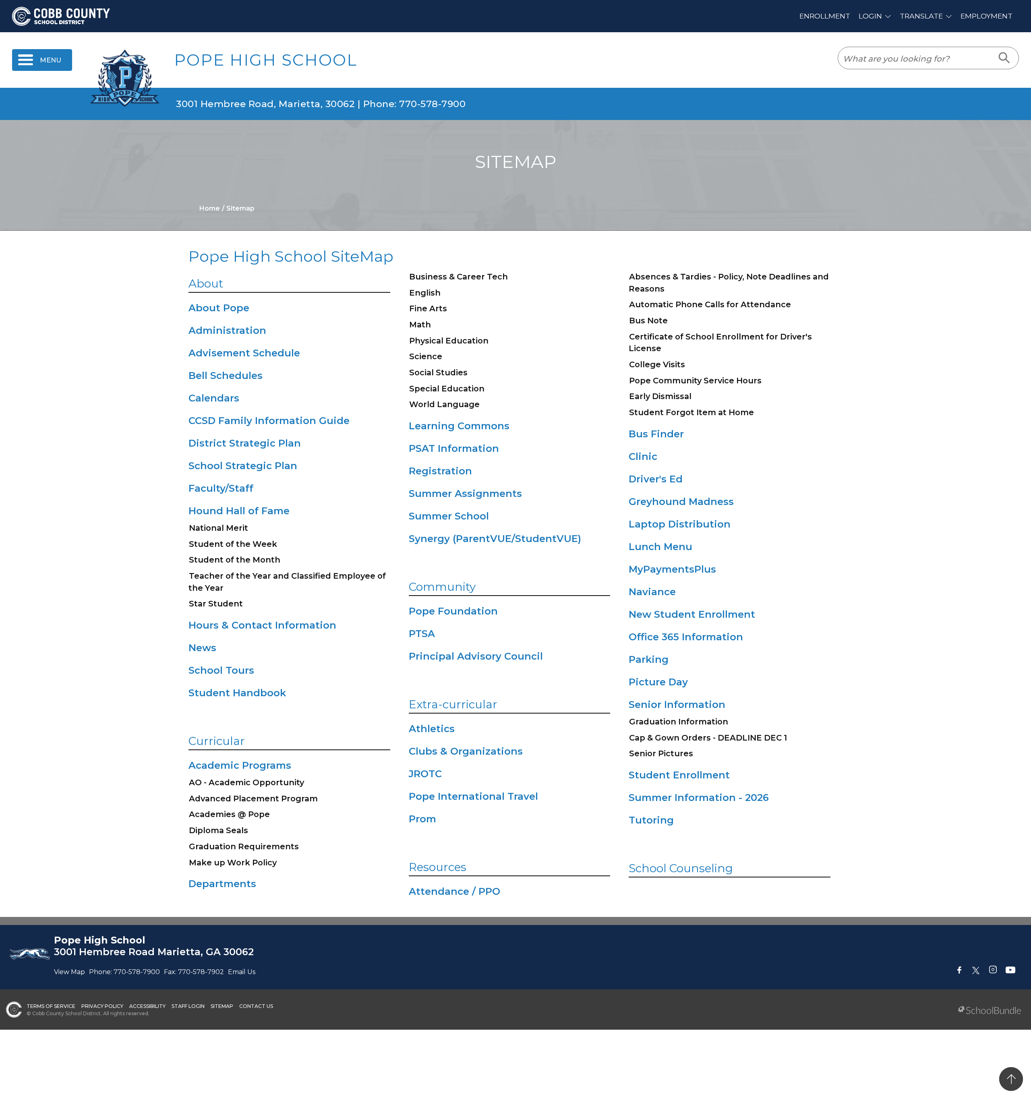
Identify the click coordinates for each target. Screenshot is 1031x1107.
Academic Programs (239, 765)
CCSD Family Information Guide (269, 420)
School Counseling (681, 868)
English (425, 293)
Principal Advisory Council (476, 656)
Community (442, 587)
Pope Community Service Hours (695, 380)
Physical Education (449, 341)
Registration (440, 471)
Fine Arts (428, 308)
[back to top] (1011, 1079)
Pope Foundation (453, 611)
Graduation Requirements (244, 846)
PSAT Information (454, 448)
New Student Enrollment (692, 614)
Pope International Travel (473, 796)
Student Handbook (237, 693)
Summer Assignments (465, 493)
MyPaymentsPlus (672, 569)
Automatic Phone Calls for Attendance (710, 304)
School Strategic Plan (242, 466)
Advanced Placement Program (253, 798)
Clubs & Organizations (466, 751)
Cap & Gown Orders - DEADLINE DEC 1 (708, 738)
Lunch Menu (660, 546)
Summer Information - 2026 (699, 797)
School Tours (221, 670)
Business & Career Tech (458, 276)
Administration (227, 330)
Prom (422, 819)
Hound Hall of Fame (239, 511)
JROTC (425, 774)
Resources (437, 867)
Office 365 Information (686, 637)
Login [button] (870, 16)
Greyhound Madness (681, 501)
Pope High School (265, 60)
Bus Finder (656, 434)
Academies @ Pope (229, 814)
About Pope (218, 308)
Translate (921, 16)
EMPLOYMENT (986, 16)
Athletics (432, 729)
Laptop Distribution (680, 524)
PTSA (422, 633)
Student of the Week (233, 544)
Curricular (216, 741)
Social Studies (438, 372)
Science (425, 356)
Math (420, 324)
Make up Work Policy (233, 862)
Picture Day (658, 682)
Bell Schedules (225, 375)
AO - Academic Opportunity (246, 782)
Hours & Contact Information (262, 625)
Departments (222, 884)
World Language (444, 404)
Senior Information (677, 704)
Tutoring (651, 820)
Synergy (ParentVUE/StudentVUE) (495, 538)
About (205, 283)
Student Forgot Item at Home (691, 412)
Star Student (216, 603)
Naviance (652, 592)
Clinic (643, 456)
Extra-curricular (453, 704)
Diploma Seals (218, 830)
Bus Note (648, 320)
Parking (649, 659)
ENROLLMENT (824, 16)
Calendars (213, 398)
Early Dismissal (660, 396)
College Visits (657, 364)
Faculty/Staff (220, 488)
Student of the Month (234, 560)
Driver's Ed (656, 479)
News (202, 648)
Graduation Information (678, 721)
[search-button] (1004, 58)
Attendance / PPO (454, 891)
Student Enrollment (679, 775)
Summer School (449, 516)
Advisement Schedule (244, 353)
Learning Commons (459, 426)
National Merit (218, 528)
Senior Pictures (661, 753)
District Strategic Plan (244, 443)
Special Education (446, 388)
